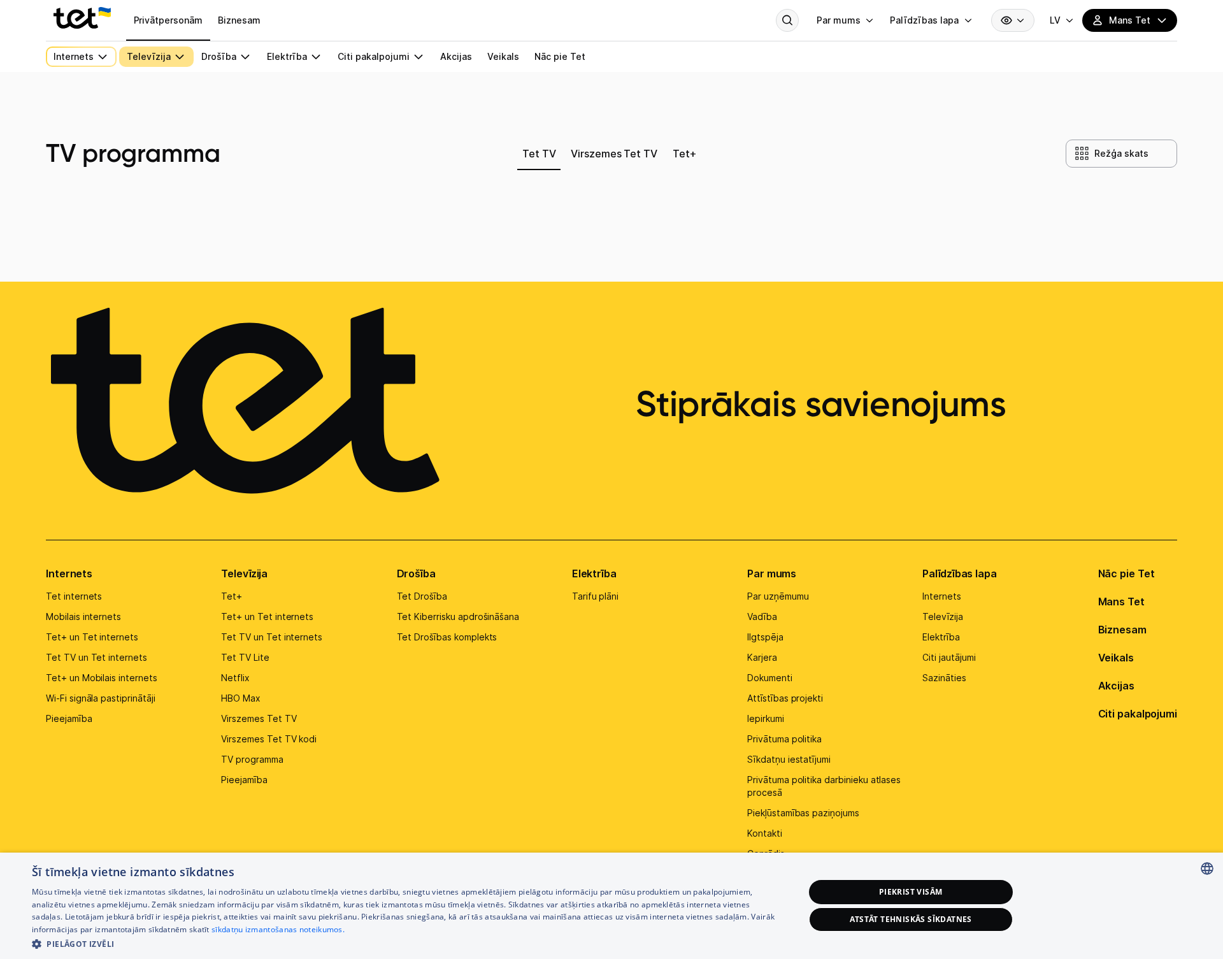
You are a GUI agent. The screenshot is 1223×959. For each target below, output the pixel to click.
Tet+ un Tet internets (92, 636)
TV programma (252, 759)
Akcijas (1116, 685)
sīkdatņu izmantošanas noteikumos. (278, 929)
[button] (407, 942)
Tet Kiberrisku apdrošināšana (458, 616)
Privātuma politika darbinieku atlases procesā (824, 786)
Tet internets (74, 596)
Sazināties (944, 677)
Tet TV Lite (245, 657)
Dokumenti (769, 677)
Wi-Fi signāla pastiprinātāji (100, 698)
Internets (69, 573)
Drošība (416, 573)
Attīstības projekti (785, 698)
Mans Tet (1121, 601)
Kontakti (764, 833)
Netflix (235, 677)
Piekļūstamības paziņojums (803, 812)
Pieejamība (69, 718)
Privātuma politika (784, 738)
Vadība (762, 616)
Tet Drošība (422, 596)
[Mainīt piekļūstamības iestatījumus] (1012, 20)
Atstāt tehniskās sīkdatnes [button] (911, 919)
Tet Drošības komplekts (447, 636)
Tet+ (231, 596)
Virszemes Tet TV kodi (269, 738)
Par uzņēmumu (777, 596)
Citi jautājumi (948, 657)
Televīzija (244, 573)
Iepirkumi (765, 718)
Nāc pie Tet (1126, 573)
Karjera (762, 657)
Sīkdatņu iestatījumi (789, 759)
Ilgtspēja (765, 636)
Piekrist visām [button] (911, 891)
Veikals (1116, 657)
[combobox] (1207, 868)
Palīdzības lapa (959, 573)
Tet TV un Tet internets (96, 657)
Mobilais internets (83, 616)
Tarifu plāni (595, 596)
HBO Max (241, 698)
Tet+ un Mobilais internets (101, 677)
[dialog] (611, 906)
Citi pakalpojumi (1137, 713)
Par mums (771, 573)
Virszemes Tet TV (258, 718)
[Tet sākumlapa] (82, 18)
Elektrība (594, 573)
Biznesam (1122, 629)
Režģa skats (1121, 153)
